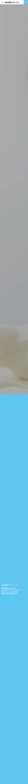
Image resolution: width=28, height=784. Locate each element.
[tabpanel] (14, 199)
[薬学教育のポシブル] (10, 2)
